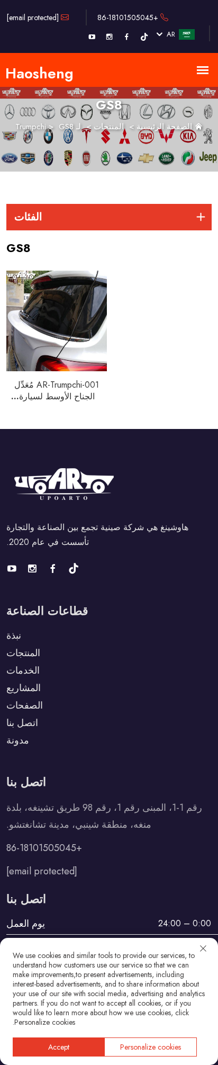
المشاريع (23, 688)
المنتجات (109, 126)
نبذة (13, 635)
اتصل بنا (22, 723)
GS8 (66, 126)
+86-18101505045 (128, 17)
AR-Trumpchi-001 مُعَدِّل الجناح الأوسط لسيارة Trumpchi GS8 (56, 396)
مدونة (17, 740)
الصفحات (24, 705)
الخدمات (23, 670)
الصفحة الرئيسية (164, 126)
